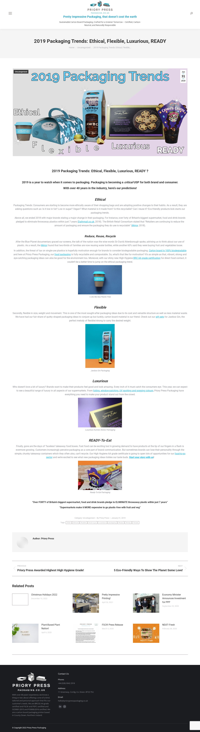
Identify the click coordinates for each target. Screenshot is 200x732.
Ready (121, 522)
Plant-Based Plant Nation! (50, 626)
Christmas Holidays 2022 (44, 594)
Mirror (135, 225)
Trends (135, 522)
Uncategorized (21, 72)
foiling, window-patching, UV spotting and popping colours (123, 390)
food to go (92, 522)
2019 (68, 522)
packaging (112, 522)
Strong (128, 522)
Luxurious (102, 522)
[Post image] (20, 599)
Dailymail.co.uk (86, 221)
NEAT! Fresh (168, 624)
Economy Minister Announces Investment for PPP (174, 598)
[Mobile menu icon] (10, 13)
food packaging (62, 254)
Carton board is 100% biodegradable (167, 250)
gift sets (160, 316)
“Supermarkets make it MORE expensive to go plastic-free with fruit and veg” (100, 507)
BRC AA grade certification (146, 258)
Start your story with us (141, 457)
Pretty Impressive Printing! (111, 596)
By (103, 518)
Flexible (83, 522)
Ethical (75, 522)
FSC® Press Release (112, 624)
